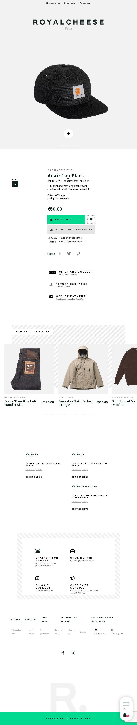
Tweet (69, 253)
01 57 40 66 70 (80, 509)
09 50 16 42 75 (34, 477)
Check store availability (73, 230)
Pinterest (78, 253)
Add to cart (64, 219)
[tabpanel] (68, 90)
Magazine (31, 619)
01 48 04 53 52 (80, 477)
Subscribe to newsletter (68, 718)
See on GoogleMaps (34, 469)
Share (60, 253)
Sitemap (82, 632)
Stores (15, 619)
